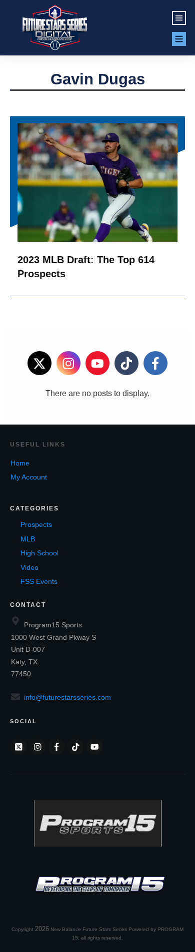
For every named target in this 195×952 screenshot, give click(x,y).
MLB (27, 539)
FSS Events (39, 581)
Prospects (36, 524)
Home (20, 463)
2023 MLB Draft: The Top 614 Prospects (97, 206)
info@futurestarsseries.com (67, 697)
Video (29, 567)
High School (39, 553)
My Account (28, 477)
